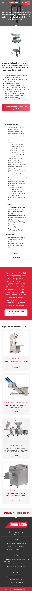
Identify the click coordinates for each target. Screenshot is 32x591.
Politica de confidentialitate (16, 532)
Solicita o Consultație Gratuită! (16, 312)
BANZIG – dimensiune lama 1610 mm (16, 361)
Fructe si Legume (8, 402)
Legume (16, 402)
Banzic (14, 358)
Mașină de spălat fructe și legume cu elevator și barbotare (16, 406)
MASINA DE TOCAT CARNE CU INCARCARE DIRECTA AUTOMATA (16, 494)
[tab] (16, 118)
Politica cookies (16, 534)
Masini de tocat (18, 491)
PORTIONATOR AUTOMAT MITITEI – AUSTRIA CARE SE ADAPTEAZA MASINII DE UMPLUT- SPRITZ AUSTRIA (16, 450)
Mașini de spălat (23, 402)
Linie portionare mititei (16, 445)
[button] (3, 3)
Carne (18, 358)
